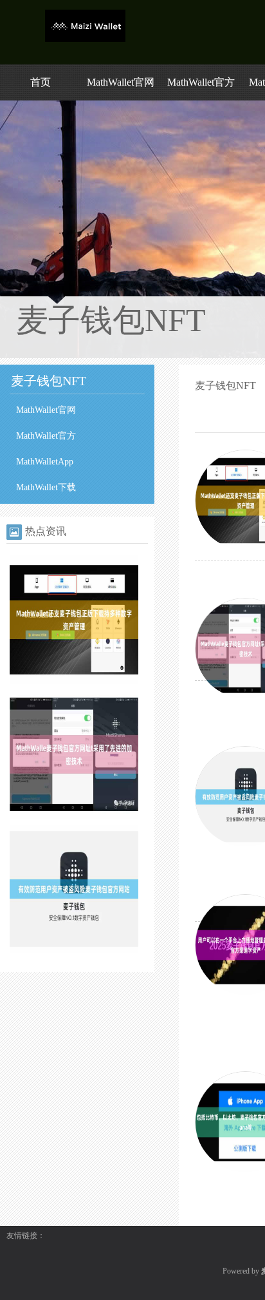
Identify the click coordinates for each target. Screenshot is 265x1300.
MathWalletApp (44, 461)
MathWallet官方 (201, 82)
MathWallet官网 (120, 82)
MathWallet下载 (46, 487)
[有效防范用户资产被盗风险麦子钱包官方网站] (74, 950)
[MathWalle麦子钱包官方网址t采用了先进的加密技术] (74, 816)
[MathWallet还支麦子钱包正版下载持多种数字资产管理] (74, 681)
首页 (40, 82)
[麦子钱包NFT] (85, 39)
